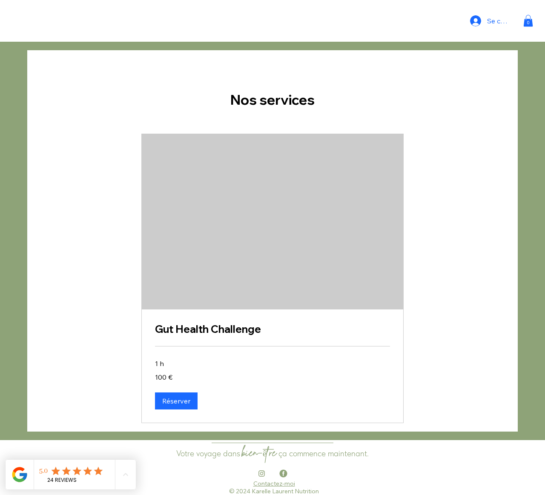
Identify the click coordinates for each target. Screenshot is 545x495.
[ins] (261, 473)
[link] (272, 329)
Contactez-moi (274, 483)
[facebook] (283, 473)
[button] (528, 20)
